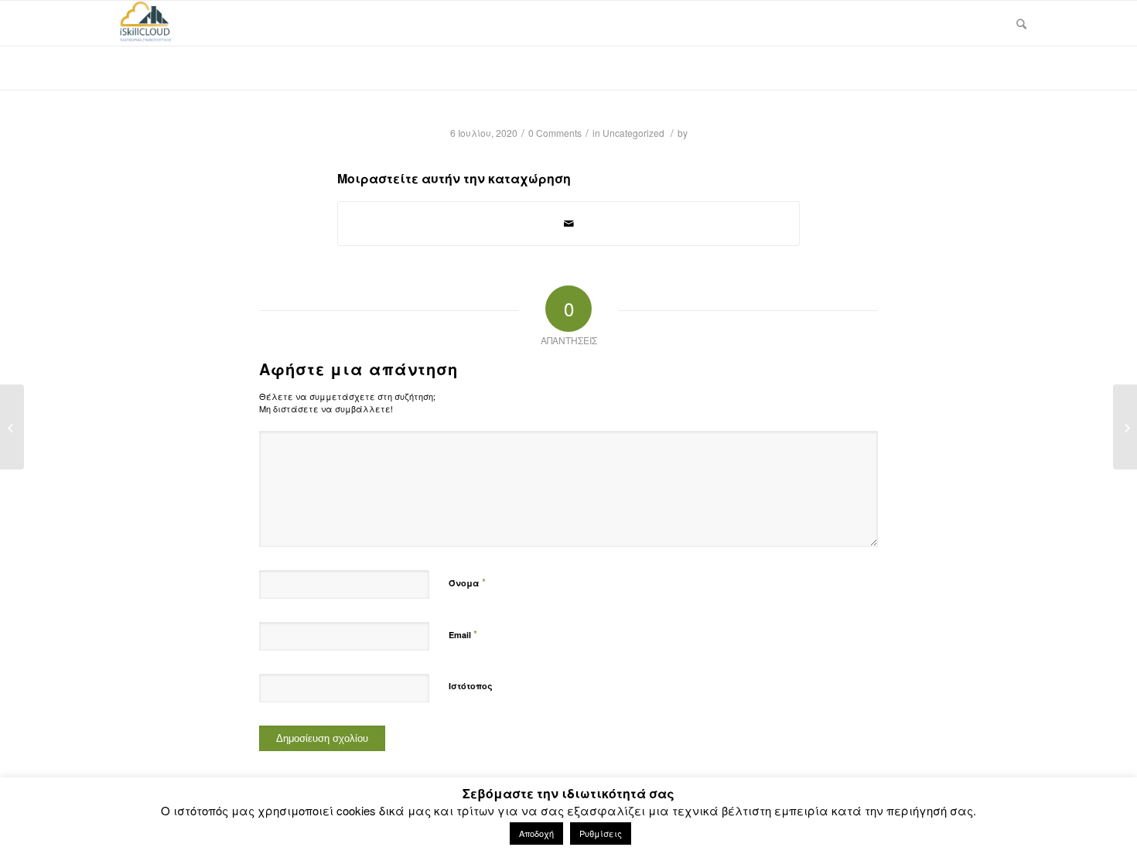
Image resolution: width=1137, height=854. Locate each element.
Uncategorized (633, 132)
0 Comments (555, 132)
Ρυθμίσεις (600, 833)
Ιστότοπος (471, 686)
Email (463, 634)
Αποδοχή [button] (536, 833)
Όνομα (467, 582)
